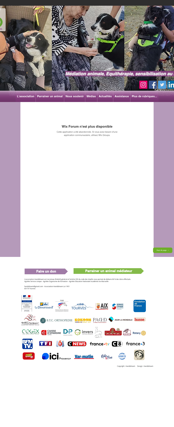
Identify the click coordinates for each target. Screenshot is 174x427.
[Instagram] (143, 85)
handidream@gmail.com (33, 286)
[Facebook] (153, 85)
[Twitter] (162, 85)
